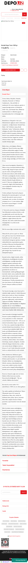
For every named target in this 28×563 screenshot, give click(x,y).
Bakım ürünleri (23, 523)
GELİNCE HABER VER (10, 70)
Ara (24, 14)
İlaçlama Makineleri (20, 529)
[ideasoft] (6, 562)
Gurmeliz (12, 59)
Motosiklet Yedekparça (9, 529)
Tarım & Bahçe (6, 521)
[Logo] (14, 3)
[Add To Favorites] (22, 70)
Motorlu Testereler (18, 526)
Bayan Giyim (7, 531)
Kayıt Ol (24, 492)
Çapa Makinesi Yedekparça (17, 531)
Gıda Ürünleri (13, 55)
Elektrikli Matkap (21, 521)
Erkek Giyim (4, 523)
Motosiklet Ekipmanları (13, 523)
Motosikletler (9, 526)
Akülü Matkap (14, 521)
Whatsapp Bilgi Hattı (20, 560)
